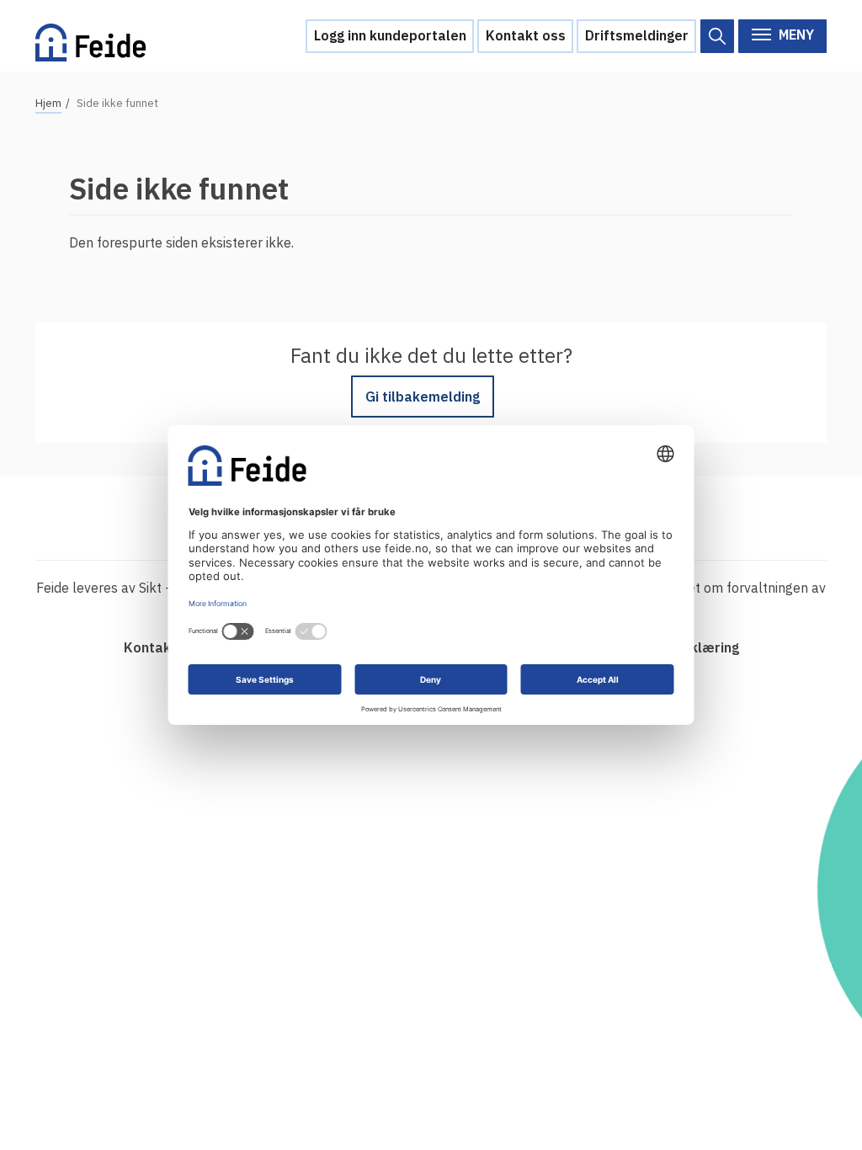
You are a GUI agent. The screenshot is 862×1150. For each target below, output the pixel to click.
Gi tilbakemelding (422, 396)
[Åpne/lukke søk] (717, 36)
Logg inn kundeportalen (390, 35)
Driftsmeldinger (637, 35)
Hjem (48, 103)
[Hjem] (90, 36)
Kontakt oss (526, 35)
